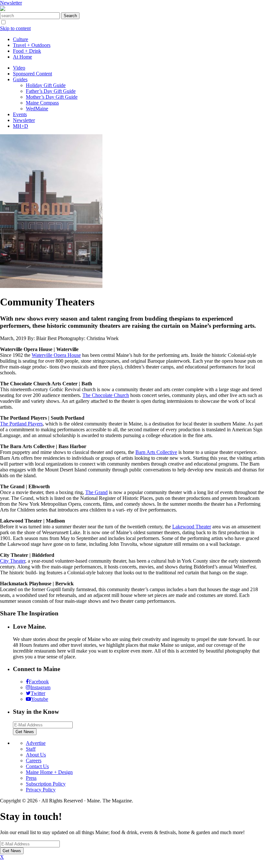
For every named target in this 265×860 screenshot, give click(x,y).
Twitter (38, 693)
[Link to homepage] (2, 9)
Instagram (40, 687)
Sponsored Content (32, 73)
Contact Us (37, 766)
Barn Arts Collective (156, 452)
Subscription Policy (46, 784)
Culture (20, 39)
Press (31, 778)
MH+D (20, 126)
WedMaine (37, 108)
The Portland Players (21, 423)
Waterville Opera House (56, 355)
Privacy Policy (41, 789)
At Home (22, 57)
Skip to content (15, 28)
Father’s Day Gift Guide (51, 91)
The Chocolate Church (105, 395)
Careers (33, 760)
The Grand (96, 492)
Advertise (36, 743)
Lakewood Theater (191, 526)
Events (20, 114)
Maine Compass (42, 102)
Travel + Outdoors (31, 45)
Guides (20, 79)
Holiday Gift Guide (46, 85)
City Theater (12, 561)
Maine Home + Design (49, 772)
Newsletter (11, 3)
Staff (31, 749)
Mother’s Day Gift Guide (52, 97)
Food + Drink (27, 51)
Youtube (39, 699)
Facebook (39, 681)
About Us (36, 754)
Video (19, 68)
